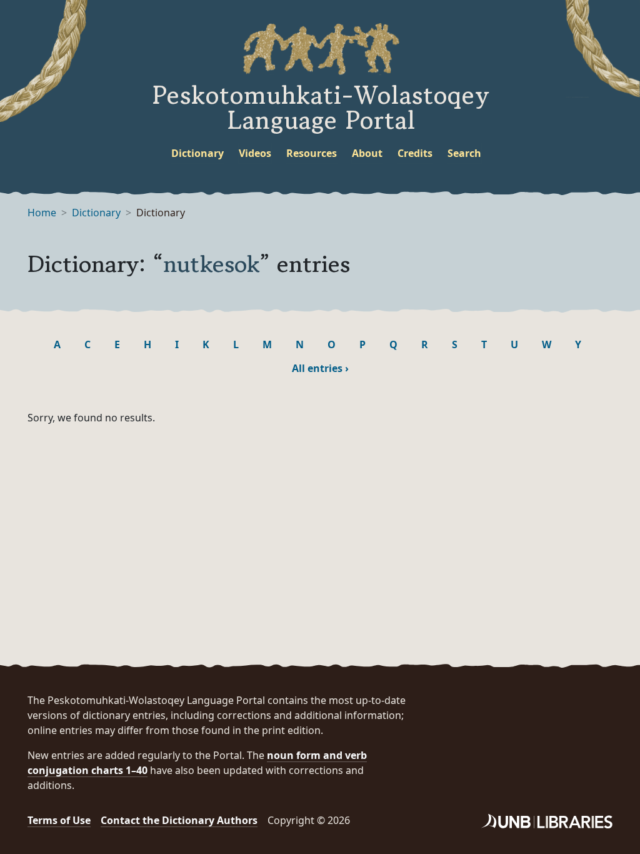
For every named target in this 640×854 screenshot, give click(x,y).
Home (42, 212)
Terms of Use (59, 820)
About (367, 153)
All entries (320, 368)
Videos (255, 153)
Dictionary (197, 153)
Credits (415, 153)
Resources (311, 153)
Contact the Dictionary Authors (179, 820)
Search (464, 153)
